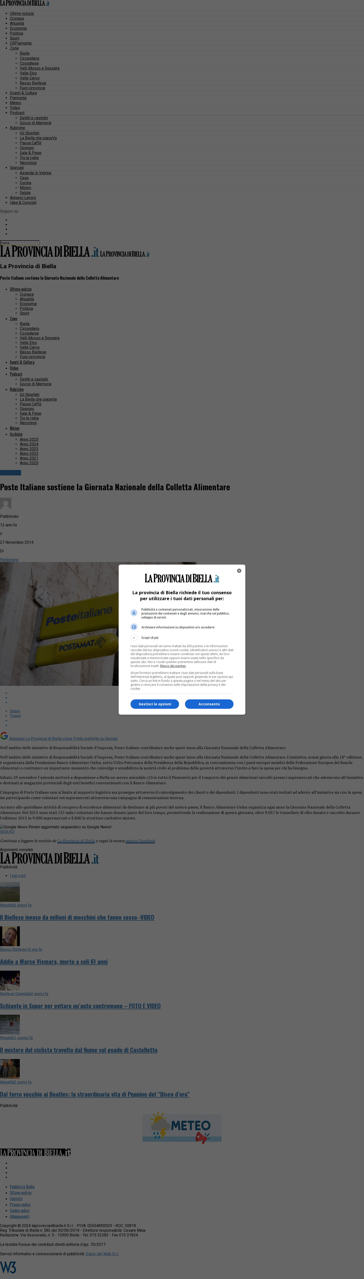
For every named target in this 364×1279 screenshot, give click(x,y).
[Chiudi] (239, 571)
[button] (182, 637)
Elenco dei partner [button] (173, 666)
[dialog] (182, 640)
